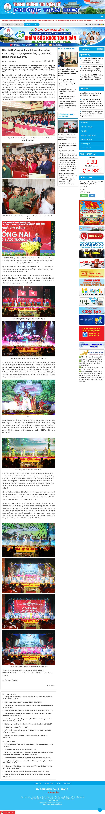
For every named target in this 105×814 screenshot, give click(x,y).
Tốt (83, 189)
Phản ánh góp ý (86, 139)
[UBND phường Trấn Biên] (7, 7)
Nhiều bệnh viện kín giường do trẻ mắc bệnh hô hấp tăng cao (24, 710)
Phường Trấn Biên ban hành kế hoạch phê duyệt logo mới (23, 758)
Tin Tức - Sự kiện (87, 127)
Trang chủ (38, 783)
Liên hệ (58, 783)
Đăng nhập (66, 783)
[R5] (91, 263)
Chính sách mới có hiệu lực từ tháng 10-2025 (19, 702)
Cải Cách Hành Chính (88, 135)
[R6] (91, 273)
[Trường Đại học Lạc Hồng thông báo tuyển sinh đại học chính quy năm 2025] (91, 352)
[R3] (91, 245)
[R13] (91, 333)
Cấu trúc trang (48, 783)
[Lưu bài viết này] (53, 61)
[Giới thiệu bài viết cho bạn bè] (46, 61)
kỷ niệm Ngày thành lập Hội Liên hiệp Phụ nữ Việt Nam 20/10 (24, 724)
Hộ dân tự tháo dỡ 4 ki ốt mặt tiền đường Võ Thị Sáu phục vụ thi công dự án (29, 744)
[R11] (91, 320)
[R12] (91, 236)
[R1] (91, 228)
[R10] (91, 311)
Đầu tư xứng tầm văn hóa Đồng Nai (16, 749)
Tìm (101, 49)
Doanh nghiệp (86, 144)
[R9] (91, 301)
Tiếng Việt (93, 1)
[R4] (91, 253)
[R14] (91, 345)
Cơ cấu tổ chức (86, 148)
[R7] (91, 282)
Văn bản (84, 131)
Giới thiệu (84, 123)
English (101, 1)
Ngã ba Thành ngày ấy (12, 727)
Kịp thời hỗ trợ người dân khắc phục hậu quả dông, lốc (22, 771)
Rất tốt (84, 187)
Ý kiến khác (86, 192)
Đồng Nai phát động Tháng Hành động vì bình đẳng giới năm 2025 (26, 735)
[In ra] (49, 61)
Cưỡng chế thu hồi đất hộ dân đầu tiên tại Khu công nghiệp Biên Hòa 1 (27, 774)
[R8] (91, 292)
